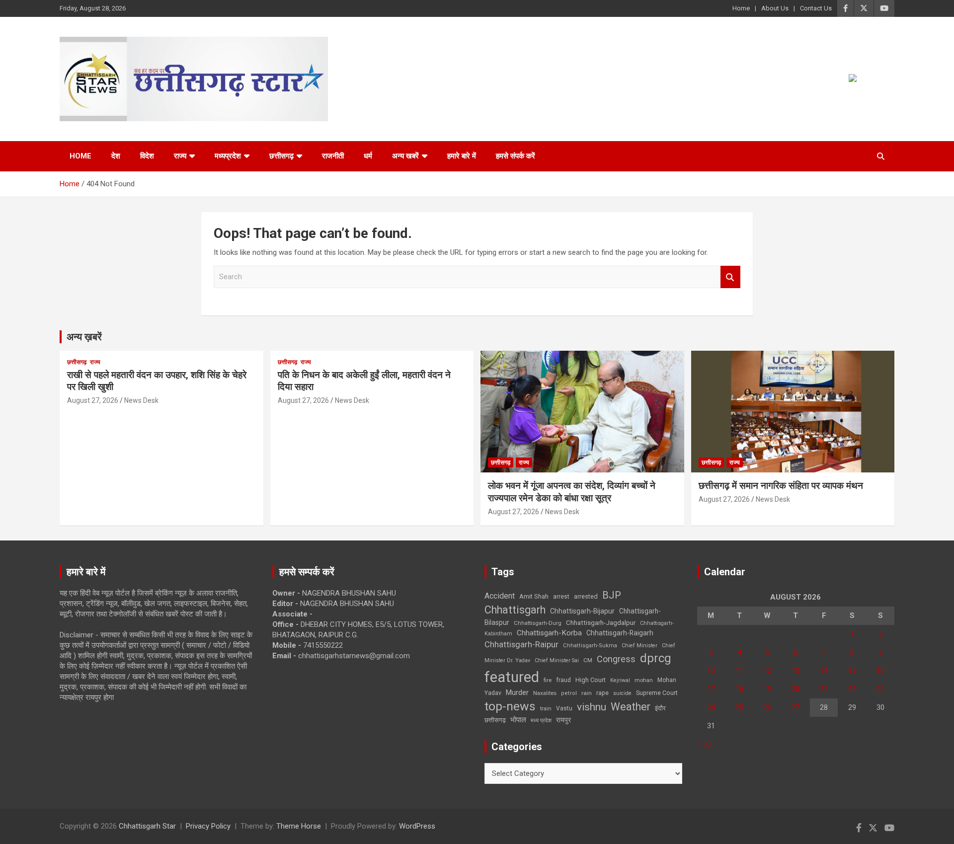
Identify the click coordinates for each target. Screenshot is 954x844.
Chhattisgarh (515, 610)
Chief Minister (639, 645)
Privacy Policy (208, 826)
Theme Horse (298, 826)
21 (824, 689)
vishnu (591, 707)
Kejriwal (620, 680)
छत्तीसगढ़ (495, 720)
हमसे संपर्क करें (515, 156)
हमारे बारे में (461, 156)
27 (795, 707)
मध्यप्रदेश (228, 156)
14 (824, 670)
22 (852, 689)
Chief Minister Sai (557, 660)
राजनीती (333, 156)
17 (711, 689)
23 (880, 689)
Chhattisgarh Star (147, 826)
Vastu (564, 708)
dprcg (655, 658)
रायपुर (563, 720)
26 (767, 707)
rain (586, 693)
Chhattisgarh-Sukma (590, 645)
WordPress (417, 826)
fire (548, 680)
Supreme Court (657, 692)
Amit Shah (534, 596)
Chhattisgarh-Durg (537, 622)
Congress (616, 659)
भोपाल (518, 719)
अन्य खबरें (405, 156)
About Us (775, 8)
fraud (563, 680)
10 (711, 670)
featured (511, 677)
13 (795, 670)
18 (739, 689)
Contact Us (816, 8)
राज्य (180, 156)
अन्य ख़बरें (84, 337)
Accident (499, 596)
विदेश (147, 156)
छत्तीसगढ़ (281, 156)
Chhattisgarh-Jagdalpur (601, 622)
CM (587, 660)
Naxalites (544, 693)
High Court (590, 680)
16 (880, 670)
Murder (517, 692)
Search (730, 277)
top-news (510, 706)
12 (767, 670)
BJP (611, 595)
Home (741, 8)
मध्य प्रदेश (541, 720)
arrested (586, 596)
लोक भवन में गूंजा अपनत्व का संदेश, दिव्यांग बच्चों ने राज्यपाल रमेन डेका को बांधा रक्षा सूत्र (571, 492)
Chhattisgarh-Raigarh (619, 633)
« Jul (704, 744)
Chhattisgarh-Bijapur (582, 611)
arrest (561, 596)
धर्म (368, 156)
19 (767, 689)
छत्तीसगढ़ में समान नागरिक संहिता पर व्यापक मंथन (781, 485)
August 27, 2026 (92, 400)
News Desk (141, 400)
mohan (644, 680)
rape (602, 692)
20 (795, 689)
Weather (630, 706)
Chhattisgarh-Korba (549, 632)
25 (739, 707)
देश (115, 156)
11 (739, 670)
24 (711, 707)
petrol (569, 693)
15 (852, 670)
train (546, 708)
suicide (622, 693)
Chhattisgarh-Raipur (521, 644)
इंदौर (660, 708)
